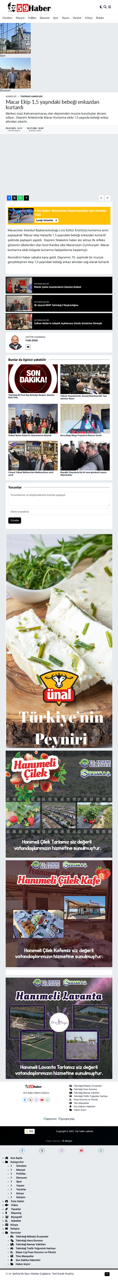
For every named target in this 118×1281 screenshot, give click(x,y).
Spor (55, 18)
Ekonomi (44, 18)
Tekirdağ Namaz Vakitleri (87, 1092)
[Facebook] (24, 1099)
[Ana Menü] (109, 7)
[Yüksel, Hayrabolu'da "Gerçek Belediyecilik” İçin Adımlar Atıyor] (85, 379)
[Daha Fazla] (26, 198)
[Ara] (105, 7)
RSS (31, 1131)
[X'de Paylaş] (14, 198)
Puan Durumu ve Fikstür (86, 1099)
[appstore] (50, 1118)
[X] (30, 1099)
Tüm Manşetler (81, 1103)
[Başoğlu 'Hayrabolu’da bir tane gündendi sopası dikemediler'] (85, 455)
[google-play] (66, 1118)
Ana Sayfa (16, 1157)
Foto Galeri (17, 1201)
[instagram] (61, 1150)
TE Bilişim (67, 1141)
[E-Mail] (28, 347)
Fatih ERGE (32, 340)
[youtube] (81, 1150)
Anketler (15, 1220)
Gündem (7, 18)
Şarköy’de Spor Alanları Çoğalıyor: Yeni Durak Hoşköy (43, 1273)
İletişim (100, 18)
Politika (32, 18)
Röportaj (15, 1212)
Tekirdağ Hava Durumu (85, 1089)
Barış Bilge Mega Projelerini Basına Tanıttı (81, 435)
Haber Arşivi (80, 1110)
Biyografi (16, 1216)
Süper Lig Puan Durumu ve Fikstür (36, 1252)
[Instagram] (36, 1099)
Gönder (14, 520)
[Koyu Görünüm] (101, 7)
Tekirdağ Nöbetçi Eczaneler (88, 1085)
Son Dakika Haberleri (84, 1106)
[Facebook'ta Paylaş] (9, 198)
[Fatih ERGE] (15, 342)
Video (14, 1205)
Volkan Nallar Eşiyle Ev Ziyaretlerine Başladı (29, 435)
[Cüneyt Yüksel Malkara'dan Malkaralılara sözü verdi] (33, 455)
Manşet (20, 18)
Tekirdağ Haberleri (31, 96)
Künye (88, 18)
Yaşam (65, 18)
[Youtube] (41, 1099)
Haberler (11, 96)
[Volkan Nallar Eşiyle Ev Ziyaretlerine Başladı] (33, 418)
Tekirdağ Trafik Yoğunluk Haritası (91, 1096)
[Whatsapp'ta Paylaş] (20, 198)
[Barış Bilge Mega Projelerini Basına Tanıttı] (85, 418)
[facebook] (22, 1150)
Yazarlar (77, 18)
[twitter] (42, 1150)
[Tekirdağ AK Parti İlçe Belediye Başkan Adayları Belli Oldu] (33, 378)
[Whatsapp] (47, 1099)
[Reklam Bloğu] (59, 640)
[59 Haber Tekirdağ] (36, 7)
